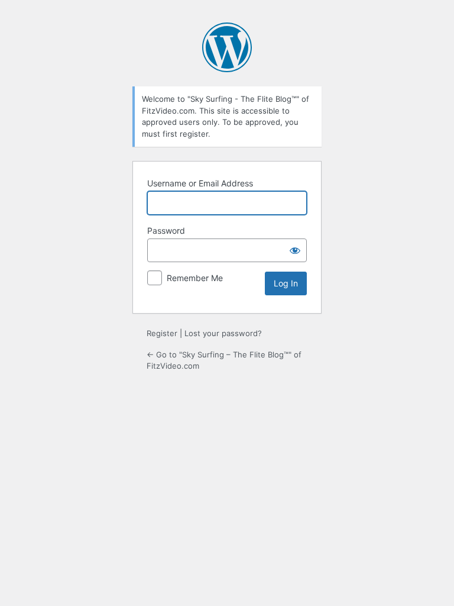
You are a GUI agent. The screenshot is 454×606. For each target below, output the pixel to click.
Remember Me (195, 278)
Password (166, 230)
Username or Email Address (200, 183)
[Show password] (295, 250)
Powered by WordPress (227, 47)
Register (162, 333)
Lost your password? (223, 333)
